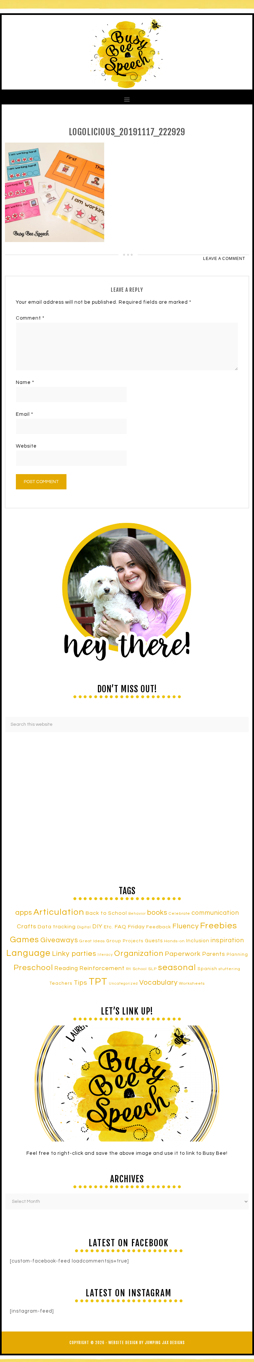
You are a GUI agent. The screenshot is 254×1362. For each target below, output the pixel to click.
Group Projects (125, 941)
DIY (97, 927)
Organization (138, 954)
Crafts (26, 926)
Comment (30, 318)
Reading (66, 968)
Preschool (33, 968)
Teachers (61, 983)
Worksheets (192, 983)
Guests (154, 940)
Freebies (218, 925)
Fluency (185, 926)
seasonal (177, 967)
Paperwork (183, 954)
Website (26, 446)
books (157, 912)
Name (25, 382)
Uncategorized (123, 983)
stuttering (229, 969)
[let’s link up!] (127, 1083)
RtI (128, 969)
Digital (84, 927)
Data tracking (57, 926)
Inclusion (197, 940)
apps (23, 912)
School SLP (145, 969)
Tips (80, 982)
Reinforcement (102, 968)
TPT (98, 982)
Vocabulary (158, 982)
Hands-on (174, 941)
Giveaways (59, 940)
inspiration (227, 940)
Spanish (207, 968)
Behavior (137, 913)
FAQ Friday (129, 926)
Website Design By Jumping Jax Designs (146, 1342)
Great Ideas (92, 941)
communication (215, 912)
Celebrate (179, 913)
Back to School (106, 913)
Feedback (158, 926)
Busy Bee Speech (127, 52)
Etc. (108, 926)
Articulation (58, 912)
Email (24, 414)
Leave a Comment (224, 258)
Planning (237, 954)
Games (24, 939)
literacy (105, 955)
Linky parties (74, 954)
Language (28, 953)
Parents (213, 954)
